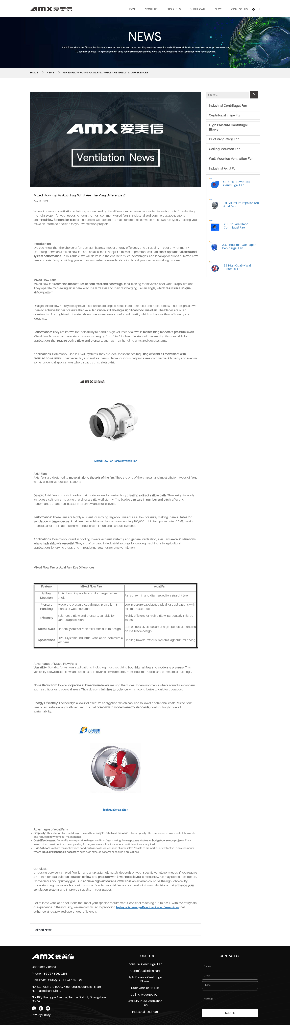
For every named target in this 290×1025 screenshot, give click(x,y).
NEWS (218, 9)
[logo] (53, 956)
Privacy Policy (41, 1015)
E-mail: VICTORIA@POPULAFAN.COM (57, 980)
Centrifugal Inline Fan (225, 115)
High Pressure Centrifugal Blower (228, 127)
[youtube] (48, 1008)
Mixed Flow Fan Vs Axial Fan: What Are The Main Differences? (106, 72)
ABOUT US (151, 9)
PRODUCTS (173, 9)
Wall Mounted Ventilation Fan (231, 159)
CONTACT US (239, 9)
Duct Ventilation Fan (224, 139)
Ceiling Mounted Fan (224, 149)
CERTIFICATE (198, 9)
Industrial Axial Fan (223, 168)
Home (34, 72)
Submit (230, 1012)
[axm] (51, 8)
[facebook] (41, 1008)
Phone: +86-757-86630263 (49, 973)
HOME (132, 9)
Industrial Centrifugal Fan (228, 106)
